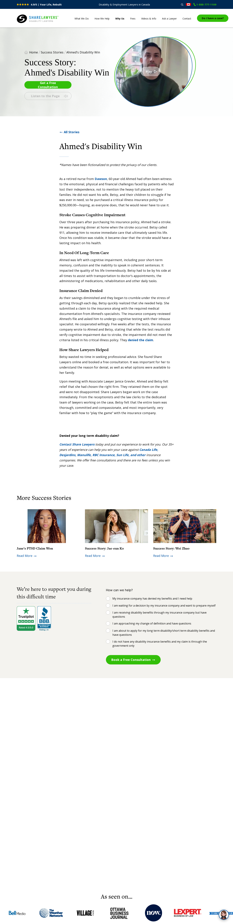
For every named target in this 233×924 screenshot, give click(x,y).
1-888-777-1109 (206, 4)
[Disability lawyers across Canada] (188, 4)
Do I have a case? (213, 18)
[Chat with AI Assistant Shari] (224, 915)
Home (33, 52)
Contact (187, 18)
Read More (24, 556)
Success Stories (52, 52)
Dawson (101, 179)
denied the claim (140, 340)
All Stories (71, 132)
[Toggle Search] (182, 4)
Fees (132, 18)
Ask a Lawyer (169, 18)
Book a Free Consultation (131, 660)
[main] (116, 460)
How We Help (102, 18)
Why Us (119, 18)
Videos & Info (148, 18)
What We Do (82, 18)
